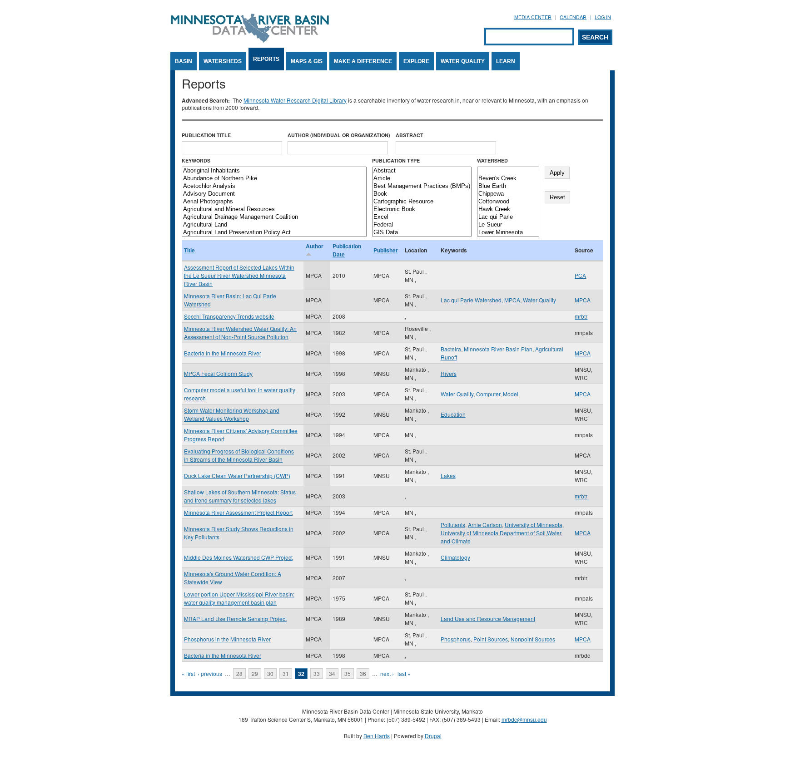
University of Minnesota (533, 524)
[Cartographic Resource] (422, 202)
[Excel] (422, 217)
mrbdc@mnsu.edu (524, 719)
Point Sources (490, 639)
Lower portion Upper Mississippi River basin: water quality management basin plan (239, 598)
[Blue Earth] (508, 186)
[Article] (422, 178)
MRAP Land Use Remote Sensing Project (235, 618)
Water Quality (463, 61)
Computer (488, 394)
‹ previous (210, 673)
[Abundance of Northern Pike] (274, 178)
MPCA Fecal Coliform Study (218, 373)
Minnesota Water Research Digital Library (295, 100)
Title (189, 250)
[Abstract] (422, 171)
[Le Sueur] (508, 225)
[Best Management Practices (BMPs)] (422, 186)
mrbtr (581, 316)
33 (316, 673)
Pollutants (453, 524)
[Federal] (422, 225)
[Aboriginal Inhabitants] (274, 171)
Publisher (385, 250)
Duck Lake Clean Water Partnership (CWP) (237, 475)
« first (188, 673)
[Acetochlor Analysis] (274, 186)
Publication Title (206, 135)
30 (270, 673)
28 (239, 673)
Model (510, 394)
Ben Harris (376, 735)
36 (363, 673)
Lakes (448, 475)
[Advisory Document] (274, 194)
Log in (603, 17)
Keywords (196, 160)
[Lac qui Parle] (508, 217)
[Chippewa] (508, 194)
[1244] (508, 171)
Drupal (433, 735)
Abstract (409, 135)
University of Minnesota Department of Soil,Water (501, 533)
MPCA (512, 300)
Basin (183, 61)
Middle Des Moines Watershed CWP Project (238, 557)
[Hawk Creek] (508, 209)
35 (347, 673)
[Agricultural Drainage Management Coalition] (274, 217)
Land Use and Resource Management (488, 618)
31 (286, 673)
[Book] (422, 194)
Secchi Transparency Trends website (229, 316)
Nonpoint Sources (533, 639)
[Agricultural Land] (274, 225)
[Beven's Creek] (508, 178)
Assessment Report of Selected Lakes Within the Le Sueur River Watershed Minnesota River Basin (239, 275)
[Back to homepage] (249, 40)
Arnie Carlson (485, 524)
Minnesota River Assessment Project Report (238, 512)
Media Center (532, 17)
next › (387, 673)
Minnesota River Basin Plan (498, 349)
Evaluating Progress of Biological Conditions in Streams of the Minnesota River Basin (239, 455)
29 (255, 673)
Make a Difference (363, 61)
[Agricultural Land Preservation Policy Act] (274, 233)
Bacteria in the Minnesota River (222, 353)
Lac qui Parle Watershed (471, 300)
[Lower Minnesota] (508, 233)
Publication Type (396, 160)
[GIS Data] (422, 233)
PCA (580, 275)
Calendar (573, 17)
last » (404, 673)
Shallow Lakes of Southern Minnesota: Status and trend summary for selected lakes (240, 496)
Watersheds (223, 61)
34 (332, 673)
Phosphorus (456, 639)
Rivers (449, 373)
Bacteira (451, 349)
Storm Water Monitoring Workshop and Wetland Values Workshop (231, 414)
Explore (416, 61)
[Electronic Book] (422, 209)
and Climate (456, 541)
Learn (505, 61)
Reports (266, 59)
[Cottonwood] (508, 202)
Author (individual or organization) (339, 135)
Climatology (455, 557)
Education (453, 414)
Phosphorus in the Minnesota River (227, 639)
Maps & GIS (307, 61)
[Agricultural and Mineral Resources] (274, 209)
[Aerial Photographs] (274, 202)
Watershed (492, 160)
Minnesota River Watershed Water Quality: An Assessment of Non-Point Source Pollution (240, 332)
